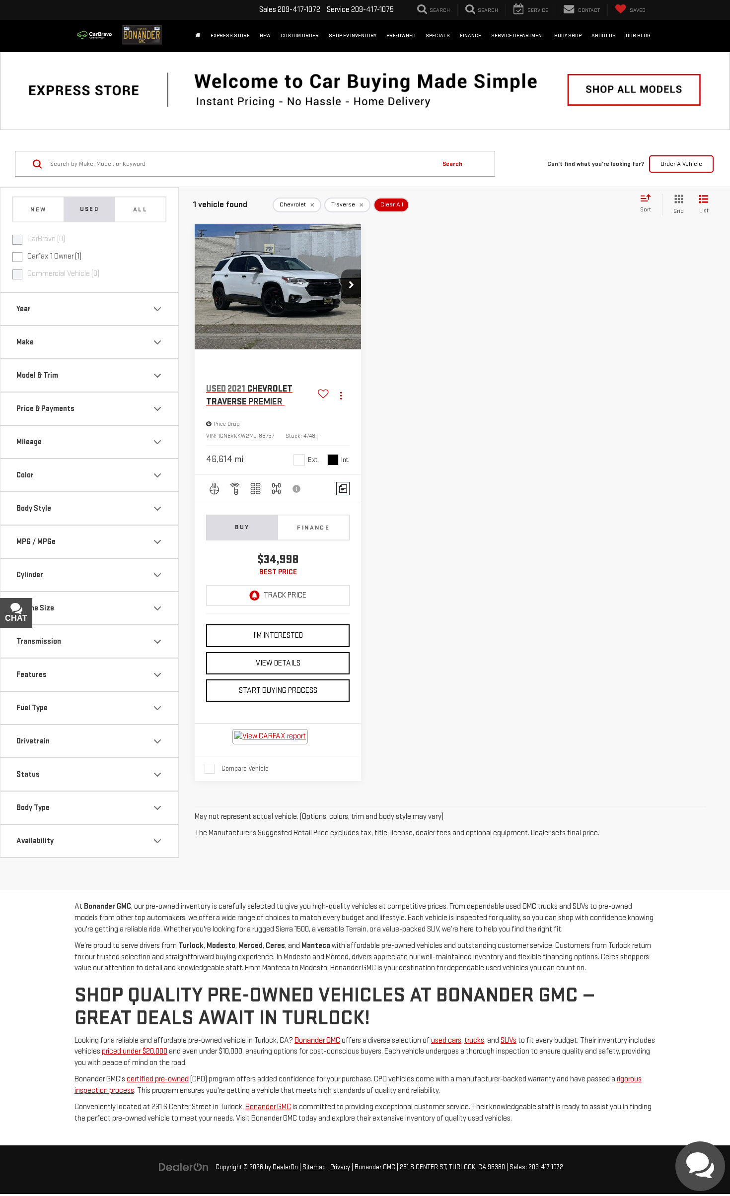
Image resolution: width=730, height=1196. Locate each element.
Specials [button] (438, 35)
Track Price (285, 595)
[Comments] (343, 488)
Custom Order (300, 35)
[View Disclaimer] (297, 488)
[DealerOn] (183, 1167)
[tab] (38, 209)
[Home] (198, 36)
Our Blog (638, 35)
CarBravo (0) (46, 239)
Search (452, 164)
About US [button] (603, 35)
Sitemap (314, 1167)
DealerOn (285, 1167)
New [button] (265, 35)
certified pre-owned (158, 1079)
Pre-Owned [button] (401, 35)
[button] (351, 286)
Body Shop (568, 35)
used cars (446, 1040)
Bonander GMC (317, 1040)
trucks (474, 1040)
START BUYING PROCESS (278, 690)
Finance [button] (470, 35)
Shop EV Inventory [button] (352, 35)
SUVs (508, 1040)
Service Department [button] (517, 35)
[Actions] (341, 395)
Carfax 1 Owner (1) (54, 256)
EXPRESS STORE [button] (230, 35)
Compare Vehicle (245, 768)
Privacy (340, 1167)
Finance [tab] (313, 528)
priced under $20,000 (134, 1051)
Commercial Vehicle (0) (63, 273)
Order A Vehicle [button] (681, 164)
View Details (278, 663)
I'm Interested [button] (278, 635)
